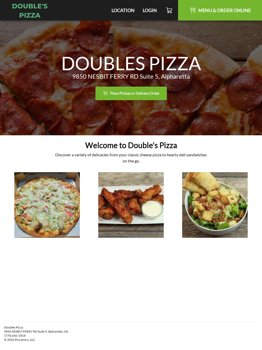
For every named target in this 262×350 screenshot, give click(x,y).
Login (150, 10)
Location (123, 10)
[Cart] (169, 10)
